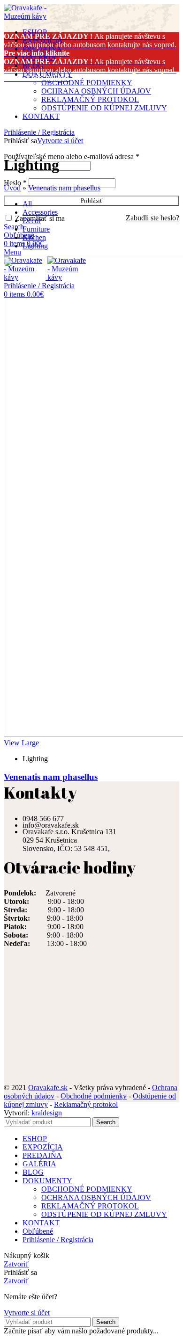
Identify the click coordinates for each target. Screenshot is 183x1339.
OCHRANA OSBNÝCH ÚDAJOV (96, 91)
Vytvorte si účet (60, 141)
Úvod (12, 188)
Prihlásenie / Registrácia (58, 1240)
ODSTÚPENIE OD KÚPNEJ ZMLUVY (104, 108)
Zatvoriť (16, 1264)
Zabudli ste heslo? (152, 218)
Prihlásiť (92, 200)
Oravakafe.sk (48, 1088)
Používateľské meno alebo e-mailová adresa (71, 156)
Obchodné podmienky (94, 1096)
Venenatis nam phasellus (64, 188)
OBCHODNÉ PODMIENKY (86, 83)
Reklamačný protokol (86, 1104)
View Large (21, 743)
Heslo (15, 183)
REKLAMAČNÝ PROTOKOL (90, 99)
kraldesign (46, 1113)
